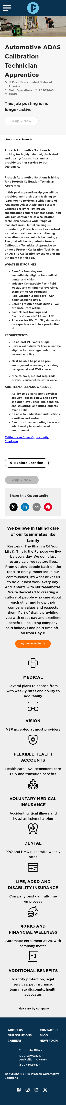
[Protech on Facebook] (18, 1089)
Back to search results (19, 139)
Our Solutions (20, 1035)
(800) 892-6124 (29, 1064)
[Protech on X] (45, 1089)
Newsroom (49, 1040)
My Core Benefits (31, 644)
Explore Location (28, 463)
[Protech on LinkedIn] (36, 1089)
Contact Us (49, 1030)
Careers (14, 1040)
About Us (15, 1030)
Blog (44, 1035)
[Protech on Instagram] (27, 1089)
